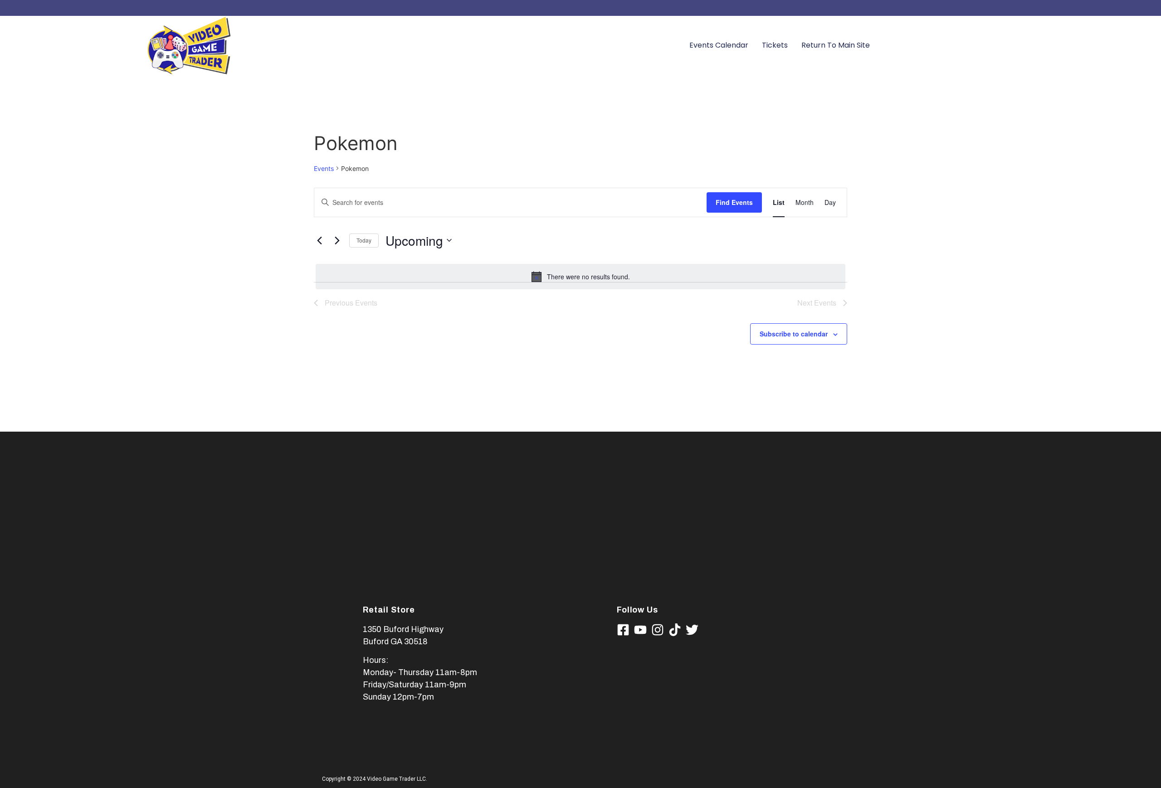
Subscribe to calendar (794, 333)
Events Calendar (718, 45)
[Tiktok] (674, 629)
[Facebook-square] (623, 629)
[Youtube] (640, 629)
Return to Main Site (835, 45)
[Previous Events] (319, 240)
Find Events (734, 202)
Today (363, 240)
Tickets (775, 45)
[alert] (580, 276)
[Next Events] (337, 240)
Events (324, 168)
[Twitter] (692, 629)
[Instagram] (657, 629)
